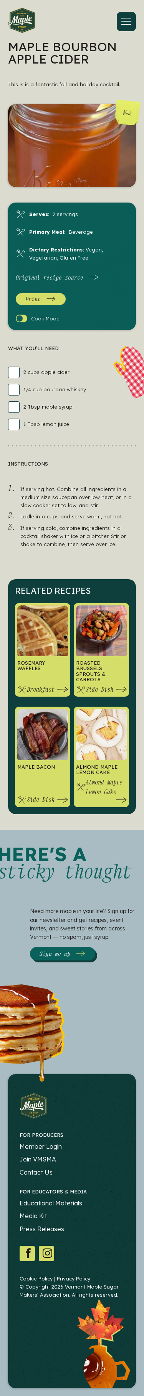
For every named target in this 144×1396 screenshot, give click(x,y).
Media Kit (33, 1216)
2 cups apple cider (46, 372)
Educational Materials (51, 1203)
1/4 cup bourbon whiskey (54, 389)
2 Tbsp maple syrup (48, 407)
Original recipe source (49, 277)
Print (33, 298)
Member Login (41, 1146)
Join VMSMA (38, 1159)
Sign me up (55, 953)
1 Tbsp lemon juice (46, 424)
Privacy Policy (73, 1278)
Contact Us (36, 1172)
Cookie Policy (36, 1278)
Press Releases (42, 1229)
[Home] (21, 21)
